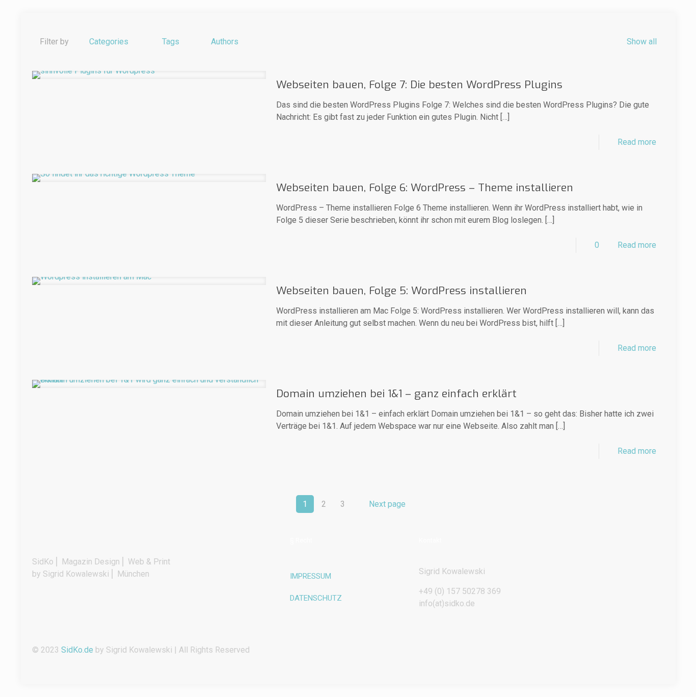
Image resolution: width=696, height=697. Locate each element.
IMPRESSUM (310, 576)
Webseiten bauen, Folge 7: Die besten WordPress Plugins (419, 85)
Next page (387, 504)
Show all (641, 41)
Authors (224, 41)
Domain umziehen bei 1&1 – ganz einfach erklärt (396, 393)
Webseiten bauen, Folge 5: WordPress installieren (401, 290)
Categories (108, 41)
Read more (637, 142)
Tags (170, 41)
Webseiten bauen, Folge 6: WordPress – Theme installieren (424, 187)
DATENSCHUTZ (316, 598)
